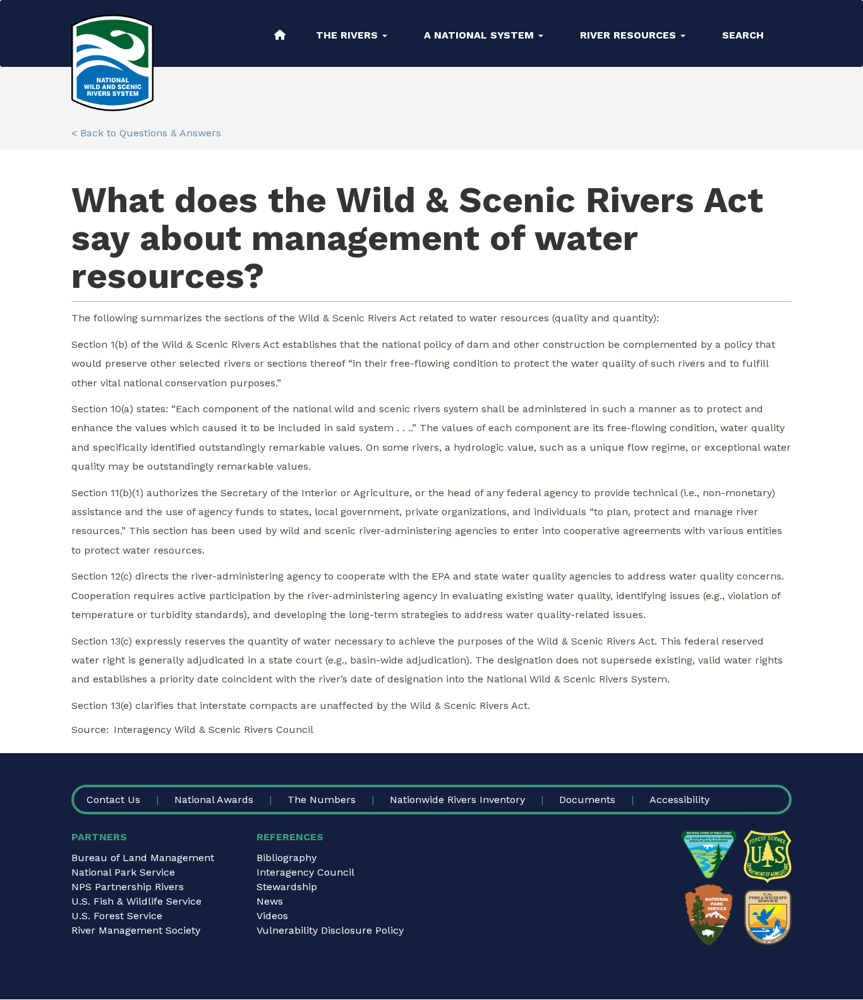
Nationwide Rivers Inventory (457, 800)
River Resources (629, 35)
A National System (480, 35)
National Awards (213, 800)
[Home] (112, 63)
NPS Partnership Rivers (127, 886)
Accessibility (679, 800)
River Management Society (135, 930)
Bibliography (286, 857)
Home (280, 34)
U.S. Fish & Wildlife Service (136, 901)
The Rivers (348, 35)
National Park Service (123, 872)
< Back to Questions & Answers (146, 133)
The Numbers (321, 800)
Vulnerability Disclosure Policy (330, 930)
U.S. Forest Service (116, 915)
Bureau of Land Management (142, 857)
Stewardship (286, 886)
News (269, 901)
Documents (587, 800)
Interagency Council (305, 872)
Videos (272, 915)
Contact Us (113, 800)
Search (743, 35)
